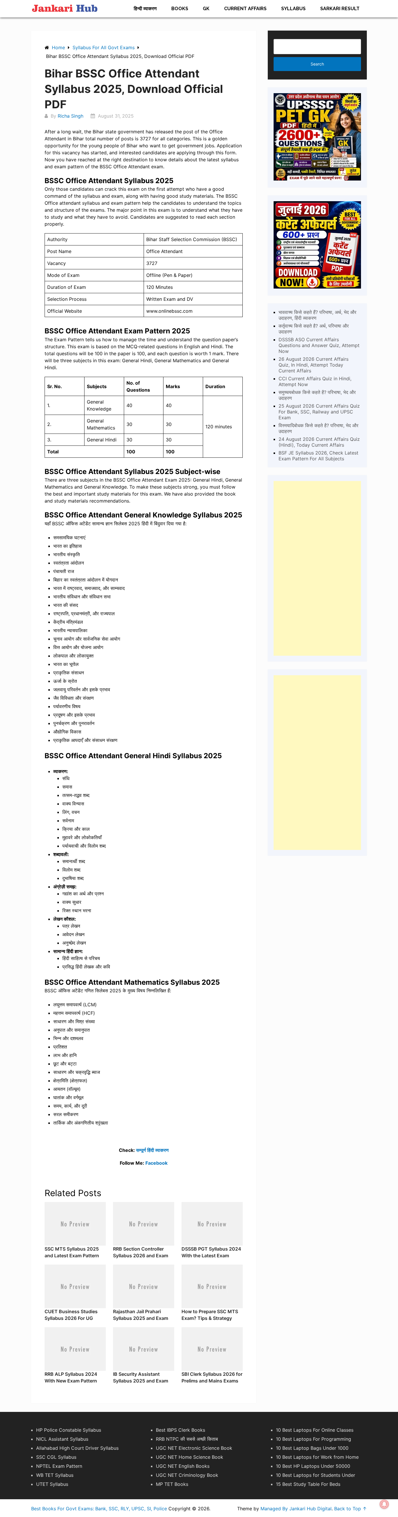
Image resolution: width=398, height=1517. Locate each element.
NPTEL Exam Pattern (59, 1466)
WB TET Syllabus (54, 1475)
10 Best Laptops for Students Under (315, 1475)
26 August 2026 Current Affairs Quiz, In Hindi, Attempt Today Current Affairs (313, 365)
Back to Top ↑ (350, 1508)
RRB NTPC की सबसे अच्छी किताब (187, 1439)
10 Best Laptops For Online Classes (314, 1430)
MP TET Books (172, 1484)
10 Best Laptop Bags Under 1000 (312, 1448)
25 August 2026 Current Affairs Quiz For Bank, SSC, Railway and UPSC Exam (319, 411)
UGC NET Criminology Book (187, 1475)
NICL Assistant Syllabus (62, 1439)
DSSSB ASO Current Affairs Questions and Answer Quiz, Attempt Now (319, 345)
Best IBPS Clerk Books (180, 1430)
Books (179, 8)
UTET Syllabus (52, 1484)
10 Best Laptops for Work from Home (317, 1457)
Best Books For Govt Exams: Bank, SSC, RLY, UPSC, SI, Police (99, 1508)
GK (206, 8)
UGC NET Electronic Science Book (194, 1448)
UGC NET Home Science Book (189, 1457)
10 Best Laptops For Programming (313, 1439)
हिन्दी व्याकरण (145, 8)
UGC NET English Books (182, 1466)
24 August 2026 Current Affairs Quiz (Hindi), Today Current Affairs (319, 442)
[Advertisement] (317, 568)
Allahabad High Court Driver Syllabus (77, 1448)
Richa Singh (70, 116)
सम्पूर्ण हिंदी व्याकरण (152, 1150)
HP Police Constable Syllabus (68, 1430)
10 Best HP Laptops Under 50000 (313, 1466)
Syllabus (293, 8)
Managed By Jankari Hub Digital (296, 1508)
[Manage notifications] (384, 1504)
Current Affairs (245, 8)
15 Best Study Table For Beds (308, 1484)
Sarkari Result (340, 8)
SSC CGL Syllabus (56, 1457)
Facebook (156, 1163)
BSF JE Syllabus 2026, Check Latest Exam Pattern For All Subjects (318, 456)
